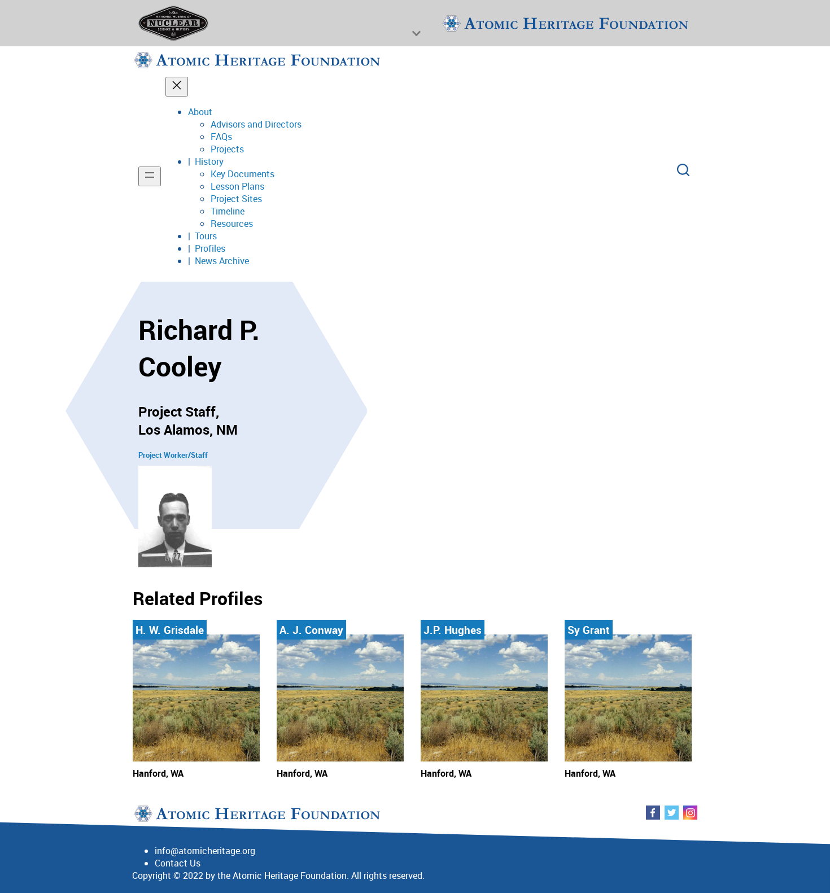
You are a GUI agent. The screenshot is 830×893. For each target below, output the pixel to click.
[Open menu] (149, 176)
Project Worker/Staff (173, 455)
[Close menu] (176, 87)
